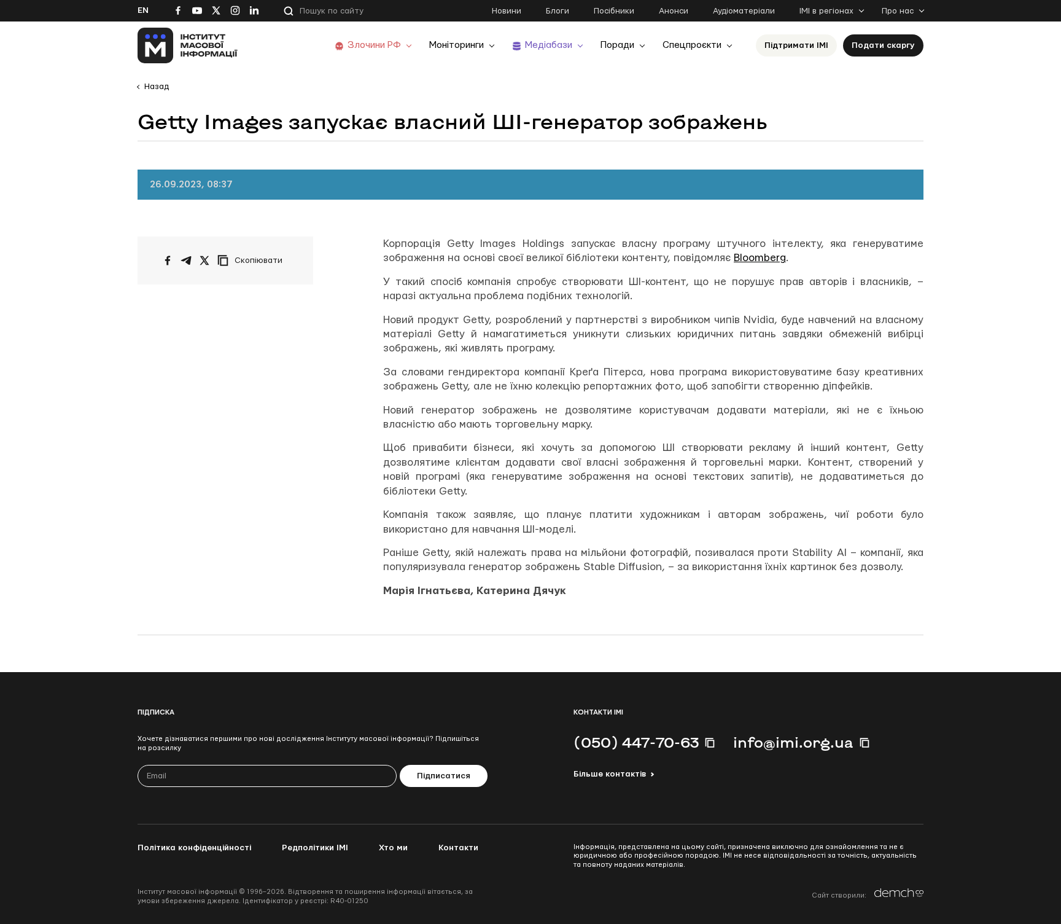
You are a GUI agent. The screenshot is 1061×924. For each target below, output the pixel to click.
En (143, 10)
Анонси (673, 11)
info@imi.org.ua (793, 742)
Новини (506, 11)
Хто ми (393, 848)
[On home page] (188, 45)
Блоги (557, 11)
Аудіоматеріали (744, 11)
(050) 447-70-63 (636, 742)
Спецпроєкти (692, 45)
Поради (617, 45)
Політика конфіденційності (194, 848)
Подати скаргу (883, 45)
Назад (156, 86)
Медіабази (548, 45)
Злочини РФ (374, 45)
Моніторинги (456, 45)
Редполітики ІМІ (315, 848)
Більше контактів (609, 774)
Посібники (614, 11)
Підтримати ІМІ (796, 45)
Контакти (458, 848)
